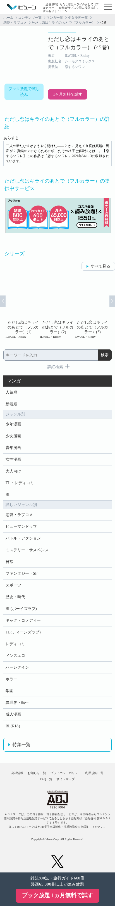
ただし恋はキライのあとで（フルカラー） (63, 23)
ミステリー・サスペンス (27, 550)
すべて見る (100, 266)
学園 (9, 691)
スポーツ (13, 585)
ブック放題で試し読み (24, 92)
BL (8, 495)
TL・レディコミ (20, 483)
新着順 (11, 404)
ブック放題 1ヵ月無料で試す (57, 895)
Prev (3, 301)
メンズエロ (15, 656)
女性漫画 (13, 459)
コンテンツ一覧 (30, 18)
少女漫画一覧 (78, 18)
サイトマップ (65, 779)
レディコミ (15, 644)
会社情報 (17, 773)
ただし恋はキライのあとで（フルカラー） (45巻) (78, 43)
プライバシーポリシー (65, 773)
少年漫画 (13, 424)
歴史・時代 (15, 597)
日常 (9, 562)
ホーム (8, 18)
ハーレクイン (17, 667)
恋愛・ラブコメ (15, 23)
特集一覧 (21, 744)
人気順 (11, 392)
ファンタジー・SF (21, 573)
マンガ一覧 (54, 18)
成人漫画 (13, 714)
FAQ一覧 (46, 779)
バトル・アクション (23, 538)
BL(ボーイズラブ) (21, 609)
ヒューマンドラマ (21, 526)
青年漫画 (13, 448)
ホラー (11, 679)
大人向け (13, 471)
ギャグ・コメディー (23, 620)
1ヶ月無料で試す (67, 94)
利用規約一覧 (94, 773)
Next (112, 301)
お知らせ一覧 (37, 773)
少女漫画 (13, 436)
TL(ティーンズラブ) (23, 632)
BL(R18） (14, 726)
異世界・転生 (17, 703)
